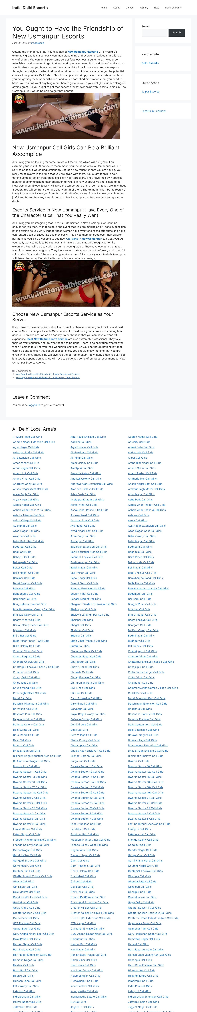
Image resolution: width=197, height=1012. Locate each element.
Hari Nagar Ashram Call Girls (146, 949)
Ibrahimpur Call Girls (140, 980)
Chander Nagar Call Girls (85, 656)
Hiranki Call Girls (23, 975)
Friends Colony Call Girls (143, 839)
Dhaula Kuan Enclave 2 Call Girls (148, 750)
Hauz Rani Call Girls (25, 970)
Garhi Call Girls (79, 860)
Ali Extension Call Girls (27, 457)
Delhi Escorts (150, 63)
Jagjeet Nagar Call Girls (142, 1007)
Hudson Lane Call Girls (27, 980)
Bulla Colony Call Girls (26, 646)
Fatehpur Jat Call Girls (142, 834)
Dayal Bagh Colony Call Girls (88, 714)
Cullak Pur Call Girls (140, 693)
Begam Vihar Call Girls (84, 593)
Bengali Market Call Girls (85, 598)
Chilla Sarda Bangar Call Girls (146, 672)
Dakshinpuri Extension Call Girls (147, 703)
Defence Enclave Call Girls (144, 719)
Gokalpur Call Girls (81, 886)
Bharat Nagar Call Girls (142, 614)
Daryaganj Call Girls (25, 708)
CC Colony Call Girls (140, 646)
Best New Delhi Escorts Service (47, 339)
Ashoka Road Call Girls (84, 515)
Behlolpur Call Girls (24, 598)
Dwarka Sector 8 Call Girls (144, 818)
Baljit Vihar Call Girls (83, 572)
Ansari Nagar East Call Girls (145, 483)
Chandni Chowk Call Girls (28, 661)
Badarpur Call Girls (24, 546)
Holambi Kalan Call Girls (85, 975)
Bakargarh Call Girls (25, 562)
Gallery (144, 7)
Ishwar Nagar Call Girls (27, 1001)
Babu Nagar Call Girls (141, 541)
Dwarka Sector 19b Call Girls (145, 792)
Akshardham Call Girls (84, 452)
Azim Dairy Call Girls (83, 536)
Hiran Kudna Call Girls (141, 970)
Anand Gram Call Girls (142, 468)
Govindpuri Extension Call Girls (89, 902)
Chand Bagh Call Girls (26, 656)
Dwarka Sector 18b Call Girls (30, 792)
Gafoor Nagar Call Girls (27, 850)
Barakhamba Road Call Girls (145, 578)
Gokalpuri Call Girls (140, 886)
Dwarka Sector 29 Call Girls (145, 808)
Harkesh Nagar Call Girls (28, 960)
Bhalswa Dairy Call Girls (27, 614)
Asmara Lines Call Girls (84, 520)
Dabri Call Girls (22, 698)
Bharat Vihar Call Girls (26, 619)
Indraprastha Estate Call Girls (88, 996)
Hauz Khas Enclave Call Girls (146, 965)
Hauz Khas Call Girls (83, 965)
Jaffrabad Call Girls (25, 1007)
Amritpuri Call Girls (82, 468)
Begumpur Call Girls (140, 593)
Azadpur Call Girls (24, 536)
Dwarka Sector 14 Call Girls (87, 776)
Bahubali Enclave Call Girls (86, 557)
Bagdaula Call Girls (140, 551)
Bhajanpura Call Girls (83, 609)
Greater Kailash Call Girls (85, 907)
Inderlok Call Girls (24, 991)
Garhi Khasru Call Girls (27, 865)
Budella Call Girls (81, 635)
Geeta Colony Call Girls (84, 871)
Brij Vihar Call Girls (24, 635)
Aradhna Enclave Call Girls (86, 489)
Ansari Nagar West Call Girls (30, 489)
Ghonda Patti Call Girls (142, 881)
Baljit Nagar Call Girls (26, 572)
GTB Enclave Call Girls (26, 923)
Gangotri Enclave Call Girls (29, 860)
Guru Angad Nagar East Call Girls (33, 933)
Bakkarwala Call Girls (141, 562)
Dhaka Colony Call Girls (84, 740)
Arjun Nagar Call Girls (141, 494)
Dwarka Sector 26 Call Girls (145, 803)
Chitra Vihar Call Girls (141, 677)
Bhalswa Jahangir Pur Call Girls (89, 614)
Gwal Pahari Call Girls (26, 939)
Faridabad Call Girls (82, 829)
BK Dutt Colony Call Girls (143, 630)
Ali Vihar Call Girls (81, 457)
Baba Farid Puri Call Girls (28, 541)
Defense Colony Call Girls (28, 724)
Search (146, 26)
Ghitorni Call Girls (81, 881)
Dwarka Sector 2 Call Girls (29, 797)
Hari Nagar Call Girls (83, 949)
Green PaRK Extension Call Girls (90, 918)
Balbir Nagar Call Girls (84, 567)
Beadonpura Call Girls (26, 593)
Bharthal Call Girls (81, 619)
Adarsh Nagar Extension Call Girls (34, 442)
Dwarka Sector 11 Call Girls (29, 771)
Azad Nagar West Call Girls (145, 530)
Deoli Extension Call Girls (143, 729)
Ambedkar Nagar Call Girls (144, 462)
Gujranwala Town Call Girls (144, 923)
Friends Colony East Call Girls (31, 844)
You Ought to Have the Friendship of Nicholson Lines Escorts (48, 377)
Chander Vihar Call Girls (143, 656)
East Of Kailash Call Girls (85, 823)
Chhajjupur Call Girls (140, 667)
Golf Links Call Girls (82, 892)
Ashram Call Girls (138, 515)
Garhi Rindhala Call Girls (85, 865)
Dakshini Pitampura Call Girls (31, 703)
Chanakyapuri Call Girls (142, 651)
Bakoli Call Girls (22, 567)
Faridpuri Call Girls (139, 829)
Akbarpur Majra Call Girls (28, 452)
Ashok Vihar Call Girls (83, 504)
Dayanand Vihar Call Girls (29, 719)
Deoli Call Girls (79, 729)
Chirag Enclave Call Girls (85, 677)
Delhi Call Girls (173, 7)
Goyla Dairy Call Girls (141, 902)
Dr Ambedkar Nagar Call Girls (31, 761)
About (116, 7)
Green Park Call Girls (26, 918)
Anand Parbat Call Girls (142, 473)
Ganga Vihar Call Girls (141, 855)
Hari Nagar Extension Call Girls (32, 954)
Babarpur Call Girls (82, 541)
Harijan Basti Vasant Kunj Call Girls (149, 954)
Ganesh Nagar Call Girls (85, 855)
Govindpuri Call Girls (25, 902)
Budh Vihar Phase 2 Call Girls (88, 640)
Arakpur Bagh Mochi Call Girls (146, 489)
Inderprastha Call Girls (84, 991)
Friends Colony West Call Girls (89, 844)
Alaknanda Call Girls (140, 452)
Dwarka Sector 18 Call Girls (87, 787)
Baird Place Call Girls (141, 557)
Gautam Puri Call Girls (26, 871)
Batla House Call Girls (141, 583)
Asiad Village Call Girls (27, 520)
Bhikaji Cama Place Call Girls (30, 625)
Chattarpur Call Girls (83, 661)
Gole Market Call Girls (26, 892)
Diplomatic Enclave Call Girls (145, 755)
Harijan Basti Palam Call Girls (88, 954)
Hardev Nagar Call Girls (27, 944)
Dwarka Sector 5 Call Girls (144, 813)
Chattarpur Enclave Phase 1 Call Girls (151, 661)
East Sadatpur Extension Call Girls (149, 823)
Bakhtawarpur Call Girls (85, 562)
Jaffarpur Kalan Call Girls (143, 1001)
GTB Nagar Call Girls (83, 923)
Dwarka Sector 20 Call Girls (87, 797)
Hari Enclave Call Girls (26, 949)
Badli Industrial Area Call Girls (88, 551)
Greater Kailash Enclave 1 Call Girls (92, 912)
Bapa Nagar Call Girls (83, 578)
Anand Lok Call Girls (25, 473)
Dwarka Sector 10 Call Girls (145, 766)
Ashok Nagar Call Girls (27, 504)
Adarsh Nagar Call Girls (142, 436)
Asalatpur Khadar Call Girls (87, 499)
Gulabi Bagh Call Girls (26, 928)
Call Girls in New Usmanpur (84, 238)
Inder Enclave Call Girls (84, 986)
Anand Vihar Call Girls (26, 478)
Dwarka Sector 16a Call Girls (88, 782)
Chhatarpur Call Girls (26, 672)
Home (104, 7)
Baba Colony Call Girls (142, 536)
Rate (156, 7)
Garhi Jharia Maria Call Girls (145, 860)
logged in (34, 405)
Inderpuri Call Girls (139, 991)
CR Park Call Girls (81, 693)
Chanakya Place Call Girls (86, 651)
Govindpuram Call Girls (142, 897)
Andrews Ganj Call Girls (27, 483)
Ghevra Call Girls (23, 881)
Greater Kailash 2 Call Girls (29, 912)
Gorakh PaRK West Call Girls (88, 897)
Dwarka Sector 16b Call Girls (145, 782)
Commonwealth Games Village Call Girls (153, 687)
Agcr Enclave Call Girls (84, 447)
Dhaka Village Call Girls (142, 740)
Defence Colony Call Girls (86, 719)
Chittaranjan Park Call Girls (87, 682)
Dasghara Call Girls (140, 708)
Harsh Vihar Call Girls (83, 960)
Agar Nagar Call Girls (26, 447)
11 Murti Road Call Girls (27, 436)
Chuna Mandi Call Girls (27, 687)
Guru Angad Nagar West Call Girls (91, 933)
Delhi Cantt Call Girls (26, 729)
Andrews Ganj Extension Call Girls (91, 483)
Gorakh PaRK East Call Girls (30, 897)
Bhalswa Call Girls (139, 609)
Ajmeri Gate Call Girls (141, 447)
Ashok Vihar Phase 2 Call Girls (32, 510)
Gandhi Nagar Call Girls (142, 850)
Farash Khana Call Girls (27, 829)
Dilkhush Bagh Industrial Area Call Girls (37, 755)
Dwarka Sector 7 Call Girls (86, 818)
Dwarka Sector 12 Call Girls (87, 771)
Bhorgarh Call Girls (139, 625)
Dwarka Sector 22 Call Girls (30, 803)
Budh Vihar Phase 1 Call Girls (31, 640)
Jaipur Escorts (150, 91)
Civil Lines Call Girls (82, 687)
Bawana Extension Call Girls (87, 588)
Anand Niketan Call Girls (85, 473)
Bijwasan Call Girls (24, 630)
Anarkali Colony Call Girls (86, 478)
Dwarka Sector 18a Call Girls (145, 787)
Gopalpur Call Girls (139, 892)
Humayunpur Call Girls (84, 980)
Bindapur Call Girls (81, 630)
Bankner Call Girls (24, 578)
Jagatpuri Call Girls (82, 1007)
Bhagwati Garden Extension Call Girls (93, 604)
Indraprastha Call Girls (27, 996)
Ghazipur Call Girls (139, 876)
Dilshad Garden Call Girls (86, 755)
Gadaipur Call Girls (139, 844)
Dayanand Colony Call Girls (145, 714)
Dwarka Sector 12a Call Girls (145, 771)
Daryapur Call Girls (82, 708)
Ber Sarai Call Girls (139, 598)
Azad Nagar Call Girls (26, 530)
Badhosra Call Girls (140, 546)
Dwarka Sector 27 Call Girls (30, 808)
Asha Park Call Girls (140, 499)
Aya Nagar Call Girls (82, 525)
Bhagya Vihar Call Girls (142, 604)
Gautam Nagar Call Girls (143, 865)
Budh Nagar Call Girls (141, 635)
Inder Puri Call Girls (140, 986)
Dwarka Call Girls (138, 761)
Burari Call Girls (80, 646)
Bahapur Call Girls (24, 557)
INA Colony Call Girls (26, 986)
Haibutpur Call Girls (82, 939)
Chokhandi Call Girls (140, 682)
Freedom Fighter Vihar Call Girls (90, 839)
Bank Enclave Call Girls (142, 572)
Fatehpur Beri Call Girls (84, 834)
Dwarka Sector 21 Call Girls (145, 797)
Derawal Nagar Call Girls (143, 735)
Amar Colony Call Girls (84, 462)
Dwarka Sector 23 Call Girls (87, 803)
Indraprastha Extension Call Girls (148, 996)
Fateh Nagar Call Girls (26, 834)
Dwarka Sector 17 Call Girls (30, 787)
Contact (130, 7)
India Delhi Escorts (30, 7)
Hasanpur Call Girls (140, 960)
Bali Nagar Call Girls (140, 567)
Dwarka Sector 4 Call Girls (86, 813)
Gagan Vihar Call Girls (84, 850)
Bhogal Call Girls (80, 625)
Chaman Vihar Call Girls (27, 651)
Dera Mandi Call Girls (26, 735)
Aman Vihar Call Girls (26, 462)
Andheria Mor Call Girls (142, 478)
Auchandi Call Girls (25, 525)
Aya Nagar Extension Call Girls (147, 525)
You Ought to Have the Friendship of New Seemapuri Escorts (47, 374)
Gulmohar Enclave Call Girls (87, 928)
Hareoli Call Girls (138, 944)
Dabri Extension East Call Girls (146, 698)
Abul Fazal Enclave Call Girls (88, 436)
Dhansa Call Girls (23, 745)
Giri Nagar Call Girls (25, 886)
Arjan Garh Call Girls (83, 494)
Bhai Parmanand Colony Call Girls (34, 609)
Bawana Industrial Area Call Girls (148, 588)
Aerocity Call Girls (139, 442)
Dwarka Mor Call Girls (26, 766)
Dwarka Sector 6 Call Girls (29, 818)
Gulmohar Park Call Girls (143, 928)
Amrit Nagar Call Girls (26, 468)
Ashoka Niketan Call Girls (28, 515)
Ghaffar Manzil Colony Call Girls (32, 876)
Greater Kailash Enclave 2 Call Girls (150, 912)
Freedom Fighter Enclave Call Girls (34, 839)
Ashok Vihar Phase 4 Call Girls (147, 510)
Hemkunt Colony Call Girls (86, 970)
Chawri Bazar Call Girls (84, 667)
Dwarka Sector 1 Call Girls (86, 766)
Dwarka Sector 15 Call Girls (145, 776)
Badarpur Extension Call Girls (88, 546)
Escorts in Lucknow (154, 110)
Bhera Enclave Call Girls (142, 619)
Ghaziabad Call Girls (83, 876)
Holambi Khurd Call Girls (143, 975)
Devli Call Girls (22, 740)
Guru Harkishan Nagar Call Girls (147, 933)
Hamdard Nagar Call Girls (144, 939)
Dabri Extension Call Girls (86, 698)
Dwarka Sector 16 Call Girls (30, 782)
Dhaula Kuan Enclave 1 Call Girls (90, 750)
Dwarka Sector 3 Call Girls (29, 813)
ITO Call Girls (78, 1001)
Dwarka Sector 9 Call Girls (29, 823)
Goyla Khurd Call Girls (26, 907)
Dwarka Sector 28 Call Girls (87, 808)
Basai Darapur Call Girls (27, 583)
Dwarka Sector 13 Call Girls (30, 776)
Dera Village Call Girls (83, 735)
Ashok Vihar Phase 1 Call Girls (146, 504)
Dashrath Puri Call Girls (27, 714)
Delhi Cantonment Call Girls (145, 724)
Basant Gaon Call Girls (84, 583)
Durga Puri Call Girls (82, 761)
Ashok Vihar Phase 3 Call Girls (89, 510)
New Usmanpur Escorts (83, 51)
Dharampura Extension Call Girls (148, 745)
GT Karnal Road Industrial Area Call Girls (153, 918)
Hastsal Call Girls (23, 965)
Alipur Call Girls (137, 457)
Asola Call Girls (137, 520)
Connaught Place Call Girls (29, 693)
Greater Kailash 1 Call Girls (144, 907)
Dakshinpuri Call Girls (83, 703)
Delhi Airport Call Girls (84, 724)
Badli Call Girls (22, 551)
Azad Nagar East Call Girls (86, 530)
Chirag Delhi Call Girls (26, 677)
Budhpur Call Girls (139, 640)
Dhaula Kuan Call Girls (26, 750)
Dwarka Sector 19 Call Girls (87, 792)
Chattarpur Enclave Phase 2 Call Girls (36, 667)
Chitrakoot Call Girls (25, 682)
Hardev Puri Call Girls (83, 944)
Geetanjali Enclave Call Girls (145, 871)
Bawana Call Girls (24, 588)
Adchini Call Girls (81, 442)
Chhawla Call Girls (81, 672)
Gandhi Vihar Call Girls (27, 855)
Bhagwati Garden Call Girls (29, 604)
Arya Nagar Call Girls (26, 499)
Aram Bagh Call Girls (26, 494)
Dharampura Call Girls (84, 745)
